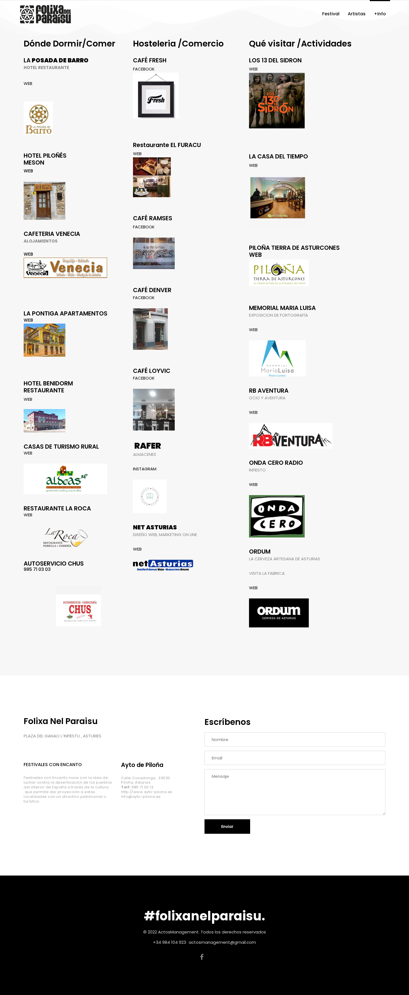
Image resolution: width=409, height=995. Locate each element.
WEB (28, 83)
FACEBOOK (144, 69)
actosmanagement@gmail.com (222, 942)
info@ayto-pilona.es (141, 796)
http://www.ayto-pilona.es (147, 791)
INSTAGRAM (144, 469)
